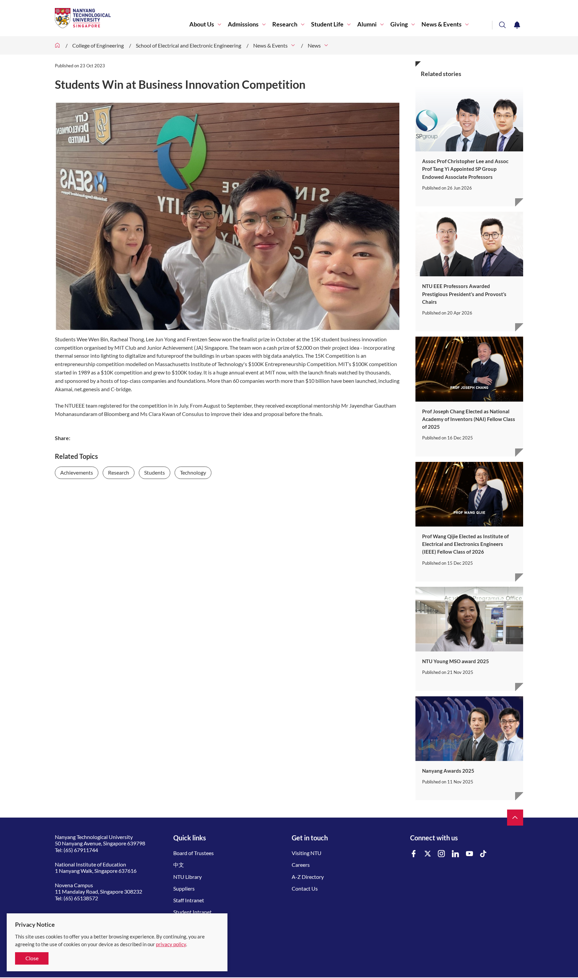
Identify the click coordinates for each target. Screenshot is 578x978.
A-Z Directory (308, 877)
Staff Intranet (188, 900)
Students (154, 472)
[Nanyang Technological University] (122, 18)
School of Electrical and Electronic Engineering (188, 45)
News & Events (441, 24)
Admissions (243, 24)
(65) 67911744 (81, 850)
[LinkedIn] (455, 854)
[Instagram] (441, 854)
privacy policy (171, 944)
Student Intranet (192, 912)
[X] (427, 854)
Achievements (76, 472)
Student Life (327, 24)
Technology (193, 472)
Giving (399, 24)
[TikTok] (483, 854)
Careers (301, 864)
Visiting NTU (306, 853)
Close (31, 958)
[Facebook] (413, 854)
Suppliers (184, 888)
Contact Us (305, 888)
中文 (178, 864)
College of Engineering (98, 45)
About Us (201, 24)
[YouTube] (469, 854)
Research (284, 24)
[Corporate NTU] (57, 45)
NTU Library (187, 877)
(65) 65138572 (81, 898)
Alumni (367, 24)
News (314, 45)
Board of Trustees (193, 853)
